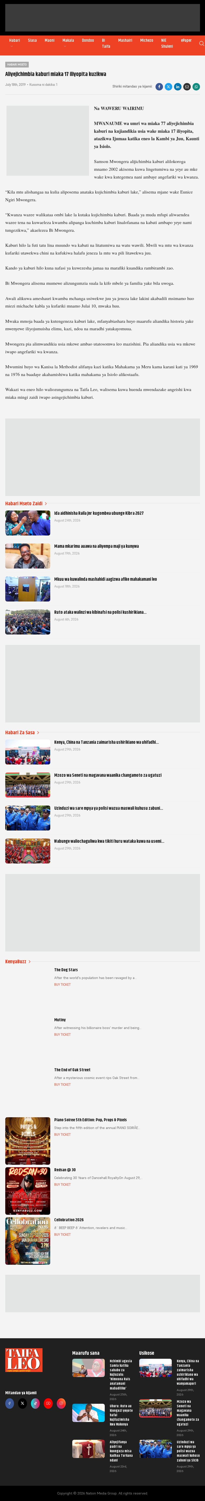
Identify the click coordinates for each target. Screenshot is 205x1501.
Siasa (32, 40)
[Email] (187, 86)
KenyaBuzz (15, 961)
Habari (14, 40)
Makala (68, 40)
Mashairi (125, 40)
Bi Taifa (106, 43)
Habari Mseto (17, 64)
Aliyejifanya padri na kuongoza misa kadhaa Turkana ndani (121, 1451)
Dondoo (88, 40)
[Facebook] (159, 86)
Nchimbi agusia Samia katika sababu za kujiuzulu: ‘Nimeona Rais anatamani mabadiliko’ (121, 1374)
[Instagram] (61, 1404)
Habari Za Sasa (20, 733)
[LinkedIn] (178, 86)
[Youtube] (48, 1403)
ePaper (186, 40)
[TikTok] (35, 1403)
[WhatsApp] (196, 86)
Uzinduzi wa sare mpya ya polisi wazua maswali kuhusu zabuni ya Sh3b (188, 1451)
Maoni (49, 40)
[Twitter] (22, 1404)
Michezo (146, 40)
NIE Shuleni (167, 43)
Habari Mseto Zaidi (23, 503)
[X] (168, 86)
